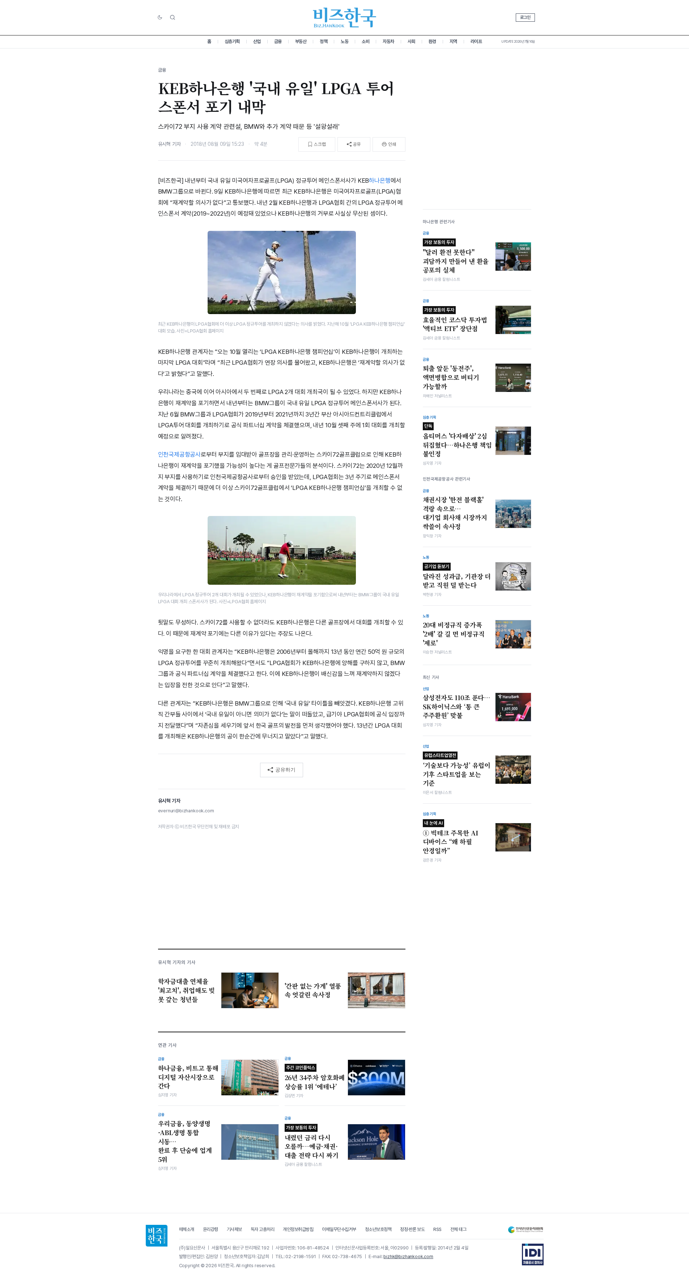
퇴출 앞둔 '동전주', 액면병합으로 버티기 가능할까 (451, 377)
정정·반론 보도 (412, 1229)
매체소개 (186, 1229)
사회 (411, 41)
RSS (437, 1229)
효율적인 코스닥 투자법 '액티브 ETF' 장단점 (455, 320)
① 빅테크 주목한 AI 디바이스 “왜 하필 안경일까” (451, 837)
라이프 (476, 41)
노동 (344, 41)
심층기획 (232, 41)
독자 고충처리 (263, 1229)
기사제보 (234, 1229)
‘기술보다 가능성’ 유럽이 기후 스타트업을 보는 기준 (457, 770)
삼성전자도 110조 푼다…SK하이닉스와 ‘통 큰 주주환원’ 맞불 (457, 706)
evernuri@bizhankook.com (186, 810)
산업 (257, 41)
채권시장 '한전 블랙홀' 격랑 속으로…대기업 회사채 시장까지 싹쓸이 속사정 (455, 513)
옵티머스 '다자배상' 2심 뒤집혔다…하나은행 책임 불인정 (457, 440)
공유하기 (285, 770)
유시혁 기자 (169, 144)
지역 (453, 41)
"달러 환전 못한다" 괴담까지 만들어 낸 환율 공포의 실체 (456, 257)
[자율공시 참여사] (533, 1254)
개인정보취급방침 (298, 1229)
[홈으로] (156, 1236)
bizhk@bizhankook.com (408, 1256)
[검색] (172, 17)
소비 (365, 41)
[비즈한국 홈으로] (345, 17)
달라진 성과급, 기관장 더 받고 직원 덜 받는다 (457, 577)
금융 (278, 41)
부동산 (301, 41)
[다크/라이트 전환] (159, 17)
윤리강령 (210, 1229)
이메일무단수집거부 (339, 1229)
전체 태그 (458, 1229)
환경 (432, 41)
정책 (323, 41)
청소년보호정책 (378, 1229)
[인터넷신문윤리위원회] (525, 1230)
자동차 (388, 41)
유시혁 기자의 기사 (177, 962)
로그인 (525, 17)
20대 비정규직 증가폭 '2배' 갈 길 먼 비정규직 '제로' (454, 634)
